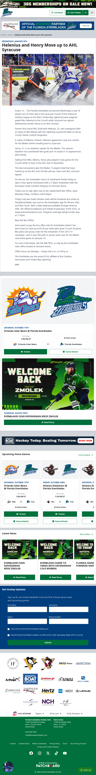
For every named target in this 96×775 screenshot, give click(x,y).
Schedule (58, 12)
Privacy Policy (54, 743)
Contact (13, 743)
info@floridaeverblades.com (36, 735)
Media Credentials (39, 743)
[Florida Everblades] (7, 12)
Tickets (27, 351)
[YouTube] (65, 753)
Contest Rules (24, 743)
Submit (48, 642)
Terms (65, 743)
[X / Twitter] (48, 753)
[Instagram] (39, 753)
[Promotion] (48, 4)
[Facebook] (31, 753)
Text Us (87, 770)
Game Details (72, 351)
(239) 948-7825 (31, 732)
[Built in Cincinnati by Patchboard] (48, 764)
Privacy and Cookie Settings (48, 747)
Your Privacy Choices (78, 743)
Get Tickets (75, 12)
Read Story (49, 422)
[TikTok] (56, 753)
